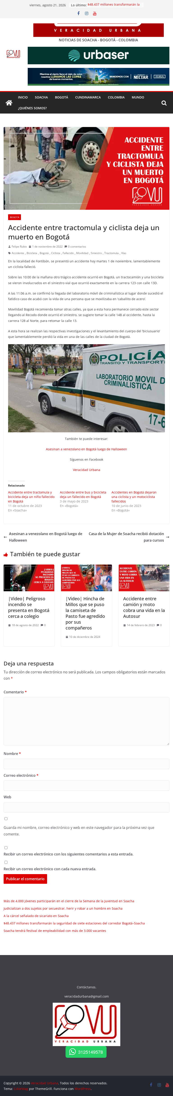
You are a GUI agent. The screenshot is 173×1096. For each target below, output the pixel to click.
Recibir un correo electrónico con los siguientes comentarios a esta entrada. (68, 854)
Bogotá (14, 217)
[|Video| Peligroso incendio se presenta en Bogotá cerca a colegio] (29, 567)
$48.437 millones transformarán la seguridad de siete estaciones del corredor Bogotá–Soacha (74, 923)
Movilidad (82, 253)
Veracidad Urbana (86, 470)
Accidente (18, 253)
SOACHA (41, 97)
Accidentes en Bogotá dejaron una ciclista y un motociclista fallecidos (134, 496)
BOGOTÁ (61, 97)
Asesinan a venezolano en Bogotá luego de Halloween (86, 449)
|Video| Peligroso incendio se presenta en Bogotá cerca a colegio (28, 607)
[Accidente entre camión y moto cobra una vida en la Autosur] (144, 567)
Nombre (12, 753)
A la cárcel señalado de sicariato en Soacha (36, 916)
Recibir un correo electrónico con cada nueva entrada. (50, 868)
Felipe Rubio (19, 246)
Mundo (138, 97)
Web (7, 797)
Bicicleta (32, 253)
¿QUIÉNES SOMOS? (32, 108)
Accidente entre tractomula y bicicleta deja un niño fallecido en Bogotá (31, 496)
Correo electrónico (21, 775)
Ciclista (55, 253)
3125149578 (90, 1052)
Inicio (23, 97)
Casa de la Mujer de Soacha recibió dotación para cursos (126, 537)
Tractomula (111, 253)
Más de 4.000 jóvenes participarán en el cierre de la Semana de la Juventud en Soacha (69, 901)
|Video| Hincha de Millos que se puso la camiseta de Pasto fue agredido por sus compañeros (85, 613)
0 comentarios (77, 246)
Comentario (15, 692)
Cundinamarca (88, 97)
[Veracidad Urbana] (9, 102)
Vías (123, 253)
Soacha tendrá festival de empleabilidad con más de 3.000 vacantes (55, 931)
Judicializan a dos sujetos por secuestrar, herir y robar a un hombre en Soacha (63, 908)
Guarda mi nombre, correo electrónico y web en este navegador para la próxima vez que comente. (79, 831)
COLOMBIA (116, 97)
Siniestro (96, 253)
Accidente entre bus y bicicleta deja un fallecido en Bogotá (83, 494)
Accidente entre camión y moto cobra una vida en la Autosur (144, 607)
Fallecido (68, 253)
